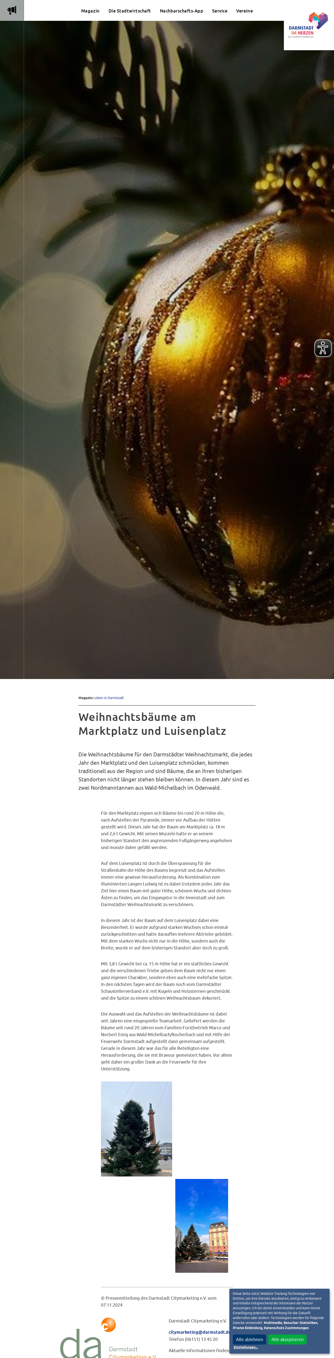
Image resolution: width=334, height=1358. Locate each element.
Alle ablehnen (249, 1339)
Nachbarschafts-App (181, 11)
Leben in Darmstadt (109, 698)
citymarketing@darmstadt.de (200, 1332)
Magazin (90, 11)
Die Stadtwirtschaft (130, 11)
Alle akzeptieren (287, 1339)
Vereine (244, 11)
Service (220, 11)
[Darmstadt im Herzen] (309, 25)
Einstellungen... (246, 1347)
